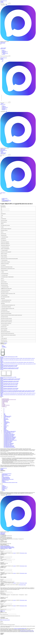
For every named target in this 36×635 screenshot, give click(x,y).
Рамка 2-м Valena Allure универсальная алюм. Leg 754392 (8, 356)
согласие (14, 573)
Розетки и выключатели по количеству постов (9, 399)
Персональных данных (23, 573)
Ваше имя (2, 556)
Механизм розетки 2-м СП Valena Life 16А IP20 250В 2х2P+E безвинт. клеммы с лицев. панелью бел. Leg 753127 (17, 391)
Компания (1, 557)
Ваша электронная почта (4, 614)
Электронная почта (3, 559)
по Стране (3, 404)
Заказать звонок (2, 149)
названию (3, 346)
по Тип (3, 402)
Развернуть (2, 633)
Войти (1, 611)
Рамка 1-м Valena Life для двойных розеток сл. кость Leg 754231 (10, 379)
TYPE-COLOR (4, 406)
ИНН (1, 558)
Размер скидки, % (3, 581)
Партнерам (3, 487)
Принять (2, 634)
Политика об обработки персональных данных (7, 547)
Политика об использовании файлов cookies (7, 546)
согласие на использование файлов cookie (20, 628)
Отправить (2, 566)
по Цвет (3, 403)
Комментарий (2, 572)
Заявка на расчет (2, 48)
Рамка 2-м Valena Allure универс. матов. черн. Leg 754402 (9, 384)
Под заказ (1, 357)
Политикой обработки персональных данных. (27, 630)
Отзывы (3, 489)
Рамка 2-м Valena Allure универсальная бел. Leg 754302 (8, 366)
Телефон (1, 560)
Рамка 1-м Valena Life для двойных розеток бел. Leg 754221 (9, 368)
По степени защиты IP (5, 400)
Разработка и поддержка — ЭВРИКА (6, 548)
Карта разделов (3, 470)
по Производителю (5, 401)
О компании (4, 106)
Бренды (3, 105)
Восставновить (3, 617)
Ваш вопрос (2, 562)
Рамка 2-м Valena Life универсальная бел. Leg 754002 (8, 377)
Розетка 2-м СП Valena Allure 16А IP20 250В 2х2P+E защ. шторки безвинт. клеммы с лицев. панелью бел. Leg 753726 (17, 363)
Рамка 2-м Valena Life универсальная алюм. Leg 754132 (8, 386)
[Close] (1, 397)
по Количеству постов (5, 398)
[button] (3, 100)
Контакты (3, 109)
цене (3, 345)
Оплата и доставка (5, 107)
